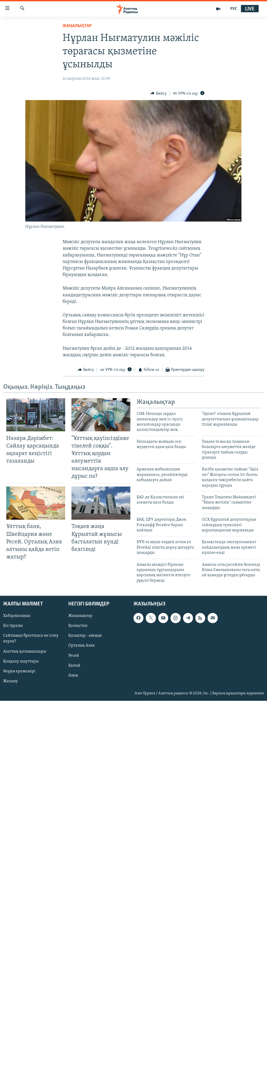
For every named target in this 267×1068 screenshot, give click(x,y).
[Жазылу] (212, 618)
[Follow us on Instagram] (175, 618)
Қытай (74, 666)
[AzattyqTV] (218, 9)
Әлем (73, 675)
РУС (233, 9)
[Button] (158, 93)
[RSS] (200, 618)
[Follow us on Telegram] (188, 618)
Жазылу (10, 681)
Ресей (73, 656)
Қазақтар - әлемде (85, 636)
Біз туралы (13, 626)
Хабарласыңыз (17, 616)
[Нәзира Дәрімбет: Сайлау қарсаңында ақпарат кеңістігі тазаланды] (35, 414)
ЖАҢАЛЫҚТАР (77, 26)
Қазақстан (78, 626)
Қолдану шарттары (21, 661)
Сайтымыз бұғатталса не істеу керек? (30, 639)
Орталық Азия (81, 646)
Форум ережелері (19, 671)
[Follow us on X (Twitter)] (151, 618)
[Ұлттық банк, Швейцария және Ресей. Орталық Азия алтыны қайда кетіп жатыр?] (35, 503)
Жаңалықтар (80, 616)
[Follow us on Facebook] (138, 618)
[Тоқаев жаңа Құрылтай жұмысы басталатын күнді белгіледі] (100, 503)
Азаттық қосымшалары (24, 651)
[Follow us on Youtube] (163, 618)
